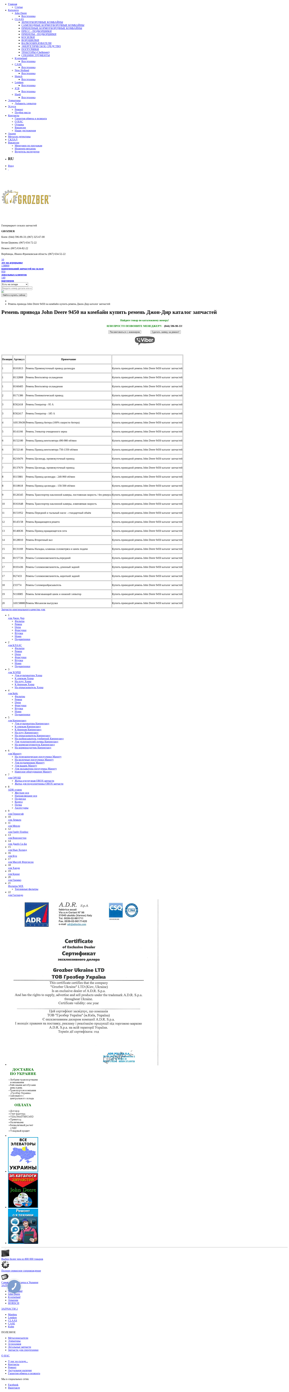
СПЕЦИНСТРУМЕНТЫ (35, 55)
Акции (12, 133)
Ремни (18, 624)
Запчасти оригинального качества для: (23, 609)
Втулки (19, 633)
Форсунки (20, 630)
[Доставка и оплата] (23, 1135)
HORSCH (13, 1303)
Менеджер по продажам (28, 145)
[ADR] (83, 1064)
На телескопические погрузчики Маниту (38, 756)
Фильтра (19, 621)
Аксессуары (21, 807)
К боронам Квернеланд (28, 729)
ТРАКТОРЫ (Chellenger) (35, 52)
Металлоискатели (18, 1337)
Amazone (13, 1300)
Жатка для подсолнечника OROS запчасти (39, 783)
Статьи (19, 7)
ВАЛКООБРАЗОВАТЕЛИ (36, 43)
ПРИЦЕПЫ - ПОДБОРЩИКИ (38, 34)
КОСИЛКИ (28, 37)
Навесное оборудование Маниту (33, 771)
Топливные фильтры (26, 889)
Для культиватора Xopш (28, 675)
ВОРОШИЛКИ (30, 40)
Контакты (13, 115)
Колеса (19, 801)
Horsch (18, 76)
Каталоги (13, 10)
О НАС (19, 121)
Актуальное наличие (20, 1370)
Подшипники (22, 639)
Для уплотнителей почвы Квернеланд (36, 741)
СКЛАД (12, 139)
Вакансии (20, 127)
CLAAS (19, 19)
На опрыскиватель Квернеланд (32, 735)
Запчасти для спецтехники (23, 1350)
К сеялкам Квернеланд (28, 726)
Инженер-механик (25, 148)
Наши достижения (25, 130)
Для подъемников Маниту (30, 762)
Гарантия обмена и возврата (31, 118)
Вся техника (28, 16)
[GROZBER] (26, 198)
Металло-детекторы (19, 136)
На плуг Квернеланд (26, 732)
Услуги (12, 106)
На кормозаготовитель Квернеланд (35, 744)
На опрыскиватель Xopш (29, 687)
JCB (17, 88)
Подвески (20, 798)
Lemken (19, 82)
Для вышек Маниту (26, 765)
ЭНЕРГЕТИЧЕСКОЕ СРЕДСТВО (41, 46)
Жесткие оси (22, 792)
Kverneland (21, 58)
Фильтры (20, 696)
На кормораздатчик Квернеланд (33, 747)
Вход (11, 165)
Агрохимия (14, 1344)
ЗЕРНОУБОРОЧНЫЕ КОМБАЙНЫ (42, 22)
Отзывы (19, 124)
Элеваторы (14, 100)
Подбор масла (23, 112)
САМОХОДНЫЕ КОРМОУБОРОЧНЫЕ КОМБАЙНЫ (52, 25)
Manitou (12, 1314)
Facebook (13, 1384)
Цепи (18, 627)
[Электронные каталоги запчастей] (23, 1207)
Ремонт (19, 109)
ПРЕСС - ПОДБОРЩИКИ (36, 31)
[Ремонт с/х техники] (23, 1242)
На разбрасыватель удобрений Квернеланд (39, 738)
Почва (18, 804)
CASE (18, 64)
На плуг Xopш (23, 681)
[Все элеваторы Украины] (23, 1171)
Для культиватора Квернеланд (32, 723)
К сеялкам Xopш (24, 678)
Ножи (18, 636)
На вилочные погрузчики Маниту (34, 759)
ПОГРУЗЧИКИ (30, 49)
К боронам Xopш (24, 684)
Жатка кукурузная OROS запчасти (34, 780)
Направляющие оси (26, 795)
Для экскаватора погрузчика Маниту (36, 768)
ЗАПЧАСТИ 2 (9, 1308)
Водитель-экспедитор (27, 151)
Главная (12, 4)
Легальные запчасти (19, 1347)
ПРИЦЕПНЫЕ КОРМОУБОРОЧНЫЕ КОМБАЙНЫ (51, 28)
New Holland (22, 70)
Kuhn (11, 1326)
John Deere (21, 13)
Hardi (18, 94)
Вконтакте (14, 1387)
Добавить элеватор (25, 103)
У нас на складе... (18, 1361)
